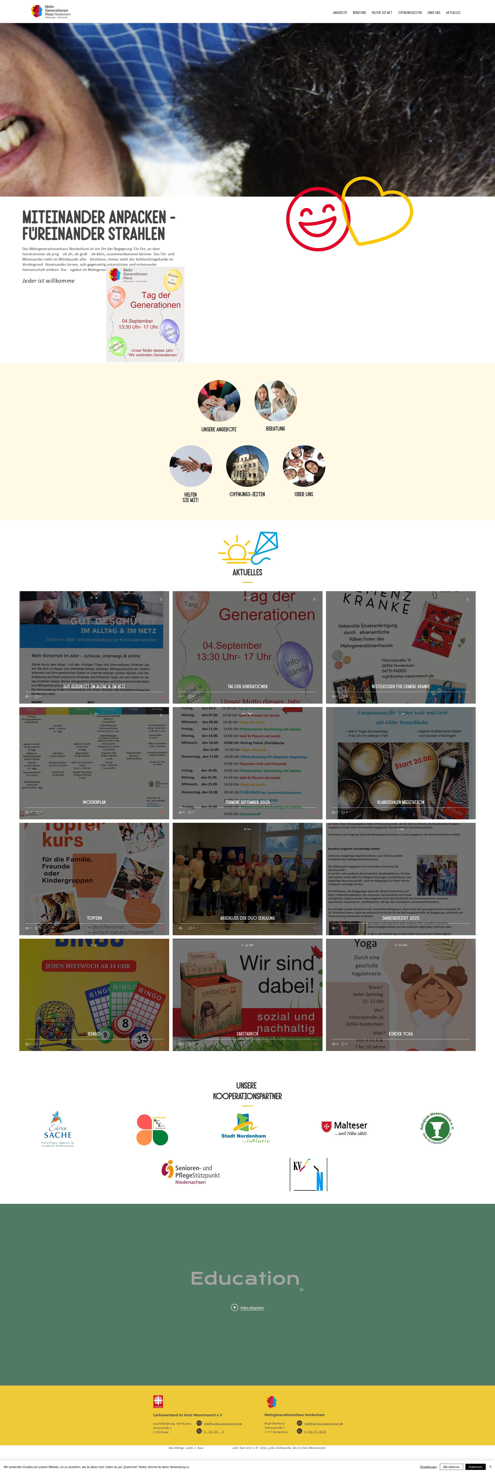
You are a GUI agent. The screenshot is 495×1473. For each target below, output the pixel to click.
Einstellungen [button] (428, 1467)
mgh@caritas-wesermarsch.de (324, 1423)
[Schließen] (490, 1467)
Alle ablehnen (451, 1467)
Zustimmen (475, 1467)
